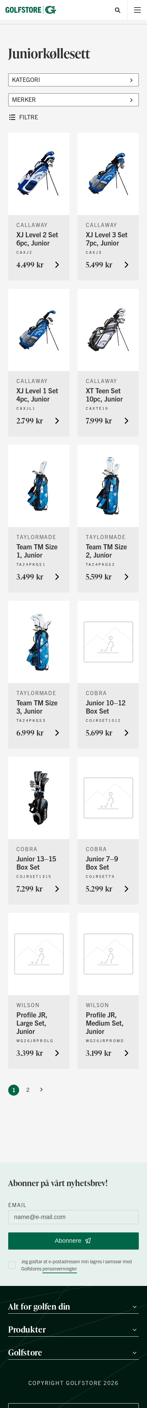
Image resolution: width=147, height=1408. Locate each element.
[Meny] (137, 10)
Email (17, 1204)
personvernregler (59, 1268)
